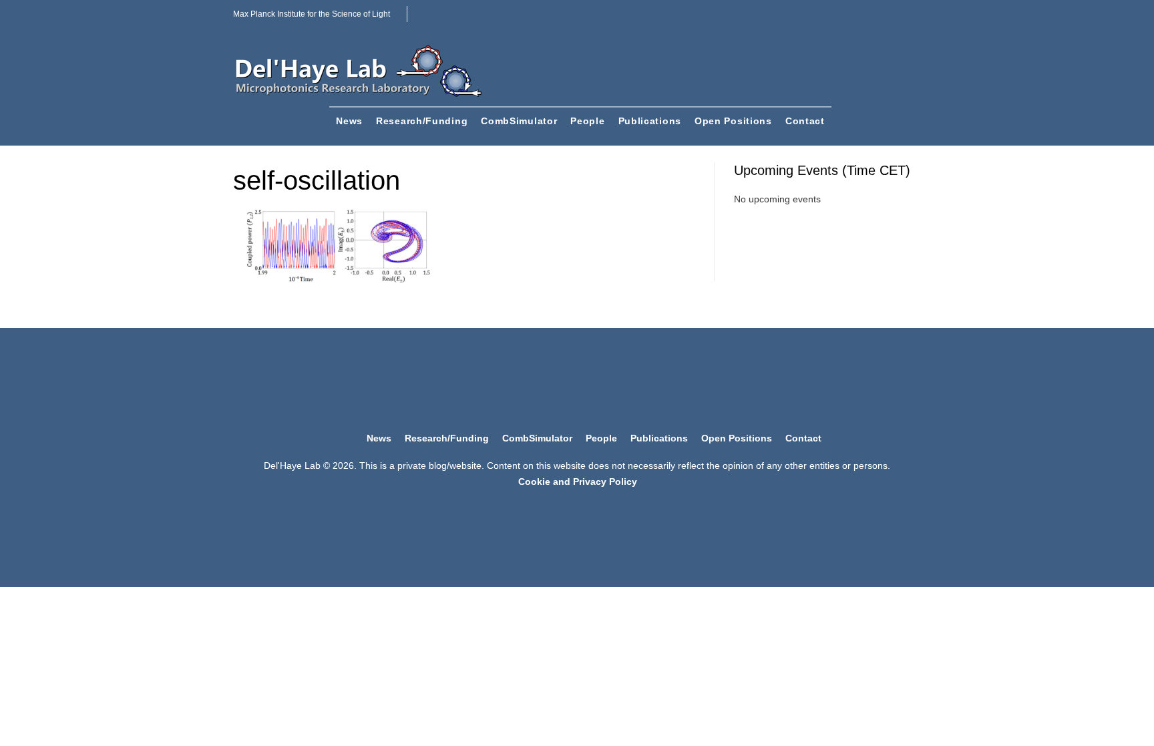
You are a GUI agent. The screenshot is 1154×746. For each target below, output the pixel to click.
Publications (649, 121)
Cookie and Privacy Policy (577, 481)
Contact (805, 121)
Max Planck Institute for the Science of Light (311, 14)
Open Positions (733, 121)
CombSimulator (519, 121)
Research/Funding (421, 121)
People (587, 121)
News (349, 121)
